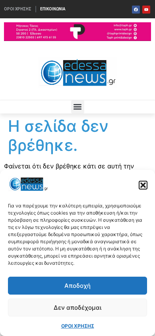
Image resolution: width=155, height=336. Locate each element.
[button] (143, 185)
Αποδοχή (77, 285)
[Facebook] (136, 10)
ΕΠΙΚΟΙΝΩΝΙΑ (53, 9)
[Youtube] (146, 10)
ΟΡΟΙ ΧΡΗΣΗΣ (77, 326)
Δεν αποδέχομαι (77, 307)
